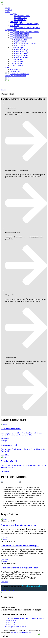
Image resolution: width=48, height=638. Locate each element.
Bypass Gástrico (20, 42)
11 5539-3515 (10, 625)
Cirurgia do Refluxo (17, 61)
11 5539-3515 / (15, 74)
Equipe (7, 12)
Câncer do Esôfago (21, 50)
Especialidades (10, 30)
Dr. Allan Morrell (20, 20)
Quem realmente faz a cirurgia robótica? (19, 568)
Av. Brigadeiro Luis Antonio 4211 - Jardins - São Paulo (24, 619)
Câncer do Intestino (21, 54)
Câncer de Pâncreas (21, 57)
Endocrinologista (16, 22)
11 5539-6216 (10, 623)
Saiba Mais (5, 439)
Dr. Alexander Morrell (22, 16)
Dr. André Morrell (20, 18)
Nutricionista (14, 26)
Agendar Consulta (7, 590)
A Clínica (8, 10)
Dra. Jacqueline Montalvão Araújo (26, 24)
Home (7, 8)
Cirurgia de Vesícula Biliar (19, 36)
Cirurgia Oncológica (17, 48)
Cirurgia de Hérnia (16, 59)
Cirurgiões (13, 14)
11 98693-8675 (10, 621)
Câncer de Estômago (21, 52)
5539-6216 (25, 74)
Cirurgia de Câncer (21, 55)
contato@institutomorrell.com (15, 76)
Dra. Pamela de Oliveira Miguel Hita (27, 28)
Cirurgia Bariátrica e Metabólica (21, 38)
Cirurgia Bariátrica (20, 40)
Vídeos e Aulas (15, 71)
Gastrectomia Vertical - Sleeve (24, 44)
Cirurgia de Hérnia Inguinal (19, 34)
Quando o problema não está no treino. (19, 525)
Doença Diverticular (17, 65)
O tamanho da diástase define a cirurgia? (20, 545)
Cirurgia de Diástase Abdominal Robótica (24, 32)
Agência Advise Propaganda (20, 632)
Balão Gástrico (19, 46)
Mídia (7, 67)
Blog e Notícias (15, 69)
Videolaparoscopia (16, 63)
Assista (3, 90)
